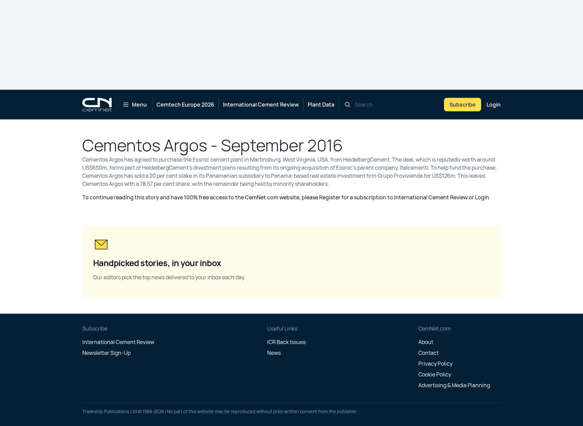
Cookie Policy (434, 374)
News (274, 353)
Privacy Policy (435, 363)
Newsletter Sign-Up (106, 353)
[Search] (347, 104)
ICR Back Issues (286, 342)
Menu (139, 104)
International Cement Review (261, 104)
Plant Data (321, 104)
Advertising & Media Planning (454, 385)
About (425, 342)
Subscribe (462, 104)
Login (494, 104)
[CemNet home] (97, 104)
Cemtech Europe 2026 (185, 104)
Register (329, 197)
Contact (428, 353)
